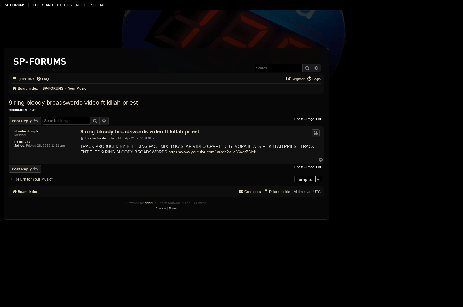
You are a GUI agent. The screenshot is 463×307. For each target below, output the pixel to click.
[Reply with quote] (316, 133)
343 (27, 141)
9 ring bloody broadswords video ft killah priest (73, 102)
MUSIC (81, 5)
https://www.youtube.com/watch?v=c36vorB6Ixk (212, 152)
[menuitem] (42, 79)
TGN (32, 110)
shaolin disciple (26, 131)
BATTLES (64, 5)
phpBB (150, 202)
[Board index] (40, 60)
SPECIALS (99, 5)
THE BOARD (43, 5)
